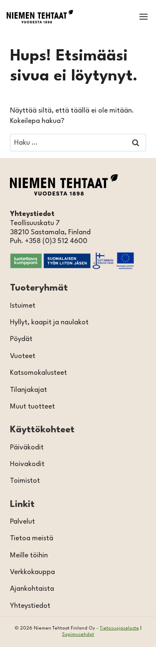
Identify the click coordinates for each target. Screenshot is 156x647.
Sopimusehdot (78, 634)
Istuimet (22, 305)
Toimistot (25, 480)
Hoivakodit (27, 464)
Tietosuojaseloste (119, 628)
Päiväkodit (27, 447)
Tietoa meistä (31, 538)
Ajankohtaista (32, 588)
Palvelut (22, 521)
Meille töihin (29, 555)
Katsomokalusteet (38, 372)
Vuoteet (22, 356)
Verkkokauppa (32, 572)
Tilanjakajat (28, 390)
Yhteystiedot (30, 605)
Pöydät (21, 339)
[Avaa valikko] (143, 16)
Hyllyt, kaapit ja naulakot (49, 322)
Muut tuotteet (32, 406)
